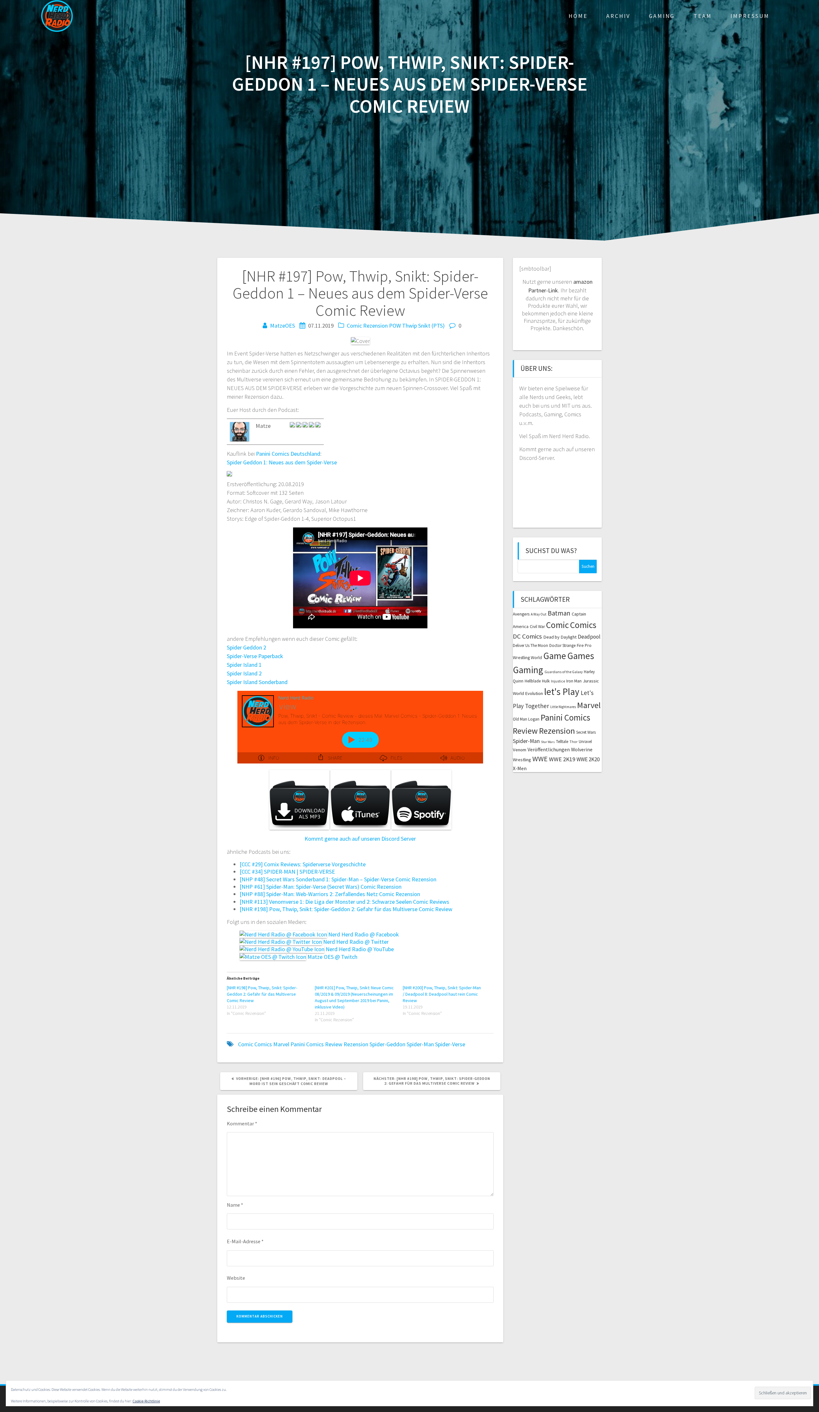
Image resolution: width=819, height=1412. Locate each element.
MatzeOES (282, 325)
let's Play (561, 692)
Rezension (356, 1044)
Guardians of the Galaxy (564, 672)
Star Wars (548, 742)
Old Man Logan (526, 719)
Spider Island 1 (244, 664)
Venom (519, 750)
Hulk (546, 681)
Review (333, 1044)
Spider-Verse (450, 1044)
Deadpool (589, 636)
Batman (559, 613)
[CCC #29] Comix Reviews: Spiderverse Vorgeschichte (303, 864)
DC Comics (527, 636)
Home (578, 16)
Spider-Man (420, 1044)
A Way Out (538, 614)
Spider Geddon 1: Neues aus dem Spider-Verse (282, 462)
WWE (540, 758)
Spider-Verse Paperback (255, 656)
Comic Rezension (367, 325)
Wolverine (581, 750)
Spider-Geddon (387, 1044)
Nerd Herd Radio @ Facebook (363, 934)
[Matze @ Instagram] (312, 425)
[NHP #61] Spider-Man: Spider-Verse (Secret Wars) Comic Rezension (321, 886)
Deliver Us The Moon (530, 645)
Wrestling (522, 760)
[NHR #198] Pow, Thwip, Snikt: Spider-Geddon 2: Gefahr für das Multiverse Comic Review (346, 909)
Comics (263, 1044)
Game (554, 656)
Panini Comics (307, 1044)
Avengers (521, 614)
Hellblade (533, 681)
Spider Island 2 (244, 673)
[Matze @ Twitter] (293, 425)
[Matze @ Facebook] (318, 425)
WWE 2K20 (588, 759)
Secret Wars (586, 732)
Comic (245, 1044)
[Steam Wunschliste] (306, 425)
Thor (573, 741)
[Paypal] (299, 425)
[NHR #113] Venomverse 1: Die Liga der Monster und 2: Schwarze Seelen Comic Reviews (344, 901)
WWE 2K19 (562, 759)
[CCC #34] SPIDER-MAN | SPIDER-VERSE (287, 871)
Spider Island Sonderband (257, 682)
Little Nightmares (563, 707)
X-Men (520, 768)
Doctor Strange (562, 645)
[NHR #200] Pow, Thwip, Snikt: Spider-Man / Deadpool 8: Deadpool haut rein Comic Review (442, 994)
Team (703, 16)
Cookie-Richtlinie (146, 1401)
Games (580, 656)
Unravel (585, 741)
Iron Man (574, 681)
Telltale (562, 741)
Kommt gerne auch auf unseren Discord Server (360, 838)
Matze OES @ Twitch (331, 956)
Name (235, 1205)
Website (236, 1278)
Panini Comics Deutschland (288, 453)
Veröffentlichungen (549, 749)
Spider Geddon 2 (246, 647)
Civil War (537, 626)
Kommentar (242, 1123)
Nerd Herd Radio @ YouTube (359, 949)
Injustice (558, 681)
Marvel (281, 1044)
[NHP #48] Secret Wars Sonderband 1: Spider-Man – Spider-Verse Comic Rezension (338, 879)
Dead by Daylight (559, 637)
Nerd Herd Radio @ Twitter (355, 941)
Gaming (662, 16)
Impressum (749, 16)
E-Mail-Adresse (245, 1241)
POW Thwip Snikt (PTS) (417, 325)
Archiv (618, 16)
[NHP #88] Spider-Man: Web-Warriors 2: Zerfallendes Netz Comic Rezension (330, 894)
